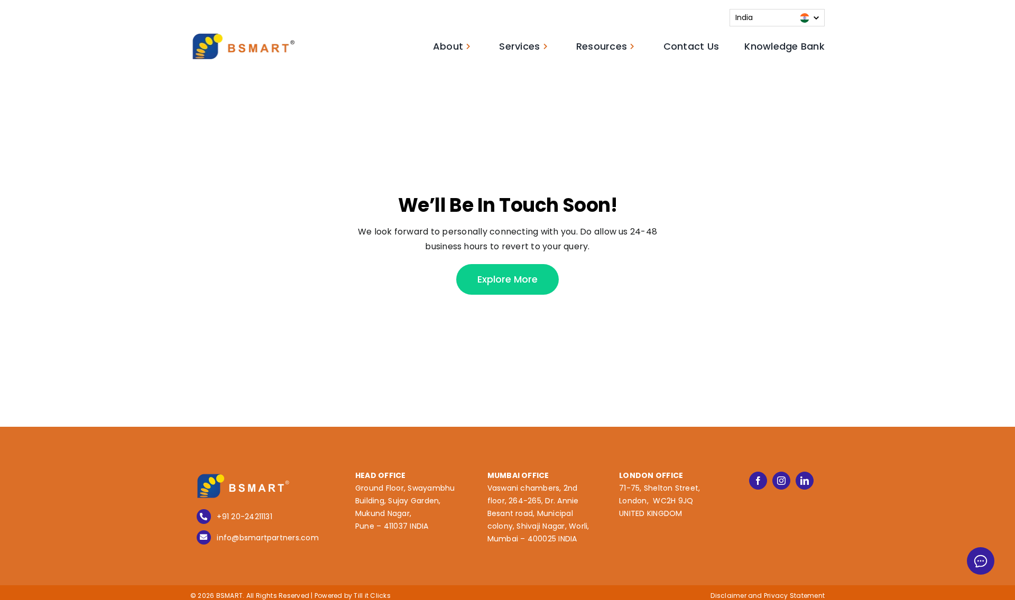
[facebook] (758, 481)
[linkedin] (805, 481)
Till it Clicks (372, 595)
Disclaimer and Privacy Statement (767, 595)
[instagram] (781, 481)
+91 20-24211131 (244, 516)
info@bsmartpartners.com (268, 537)
